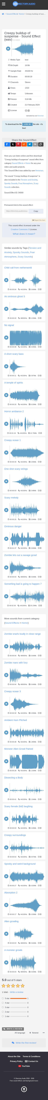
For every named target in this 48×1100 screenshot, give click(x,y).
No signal (9, 325)
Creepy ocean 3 (12, 691)
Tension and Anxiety (29, 180)
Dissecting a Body (13, 777)
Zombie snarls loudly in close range (22, 634)
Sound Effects (17, 163)
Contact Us (33, 1061)
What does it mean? (24, 233)
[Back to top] (24, 1091)
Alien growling (11, 921)
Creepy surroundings (15, 835)
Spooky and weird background (20, 864)
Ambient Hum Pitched (15, 720)
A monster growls (13, 950)
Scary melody (11, 497)
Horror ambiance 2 (14, 411)
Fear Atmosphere (25, 183)
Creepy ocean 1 (12, 440)
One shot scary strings (16, 469)
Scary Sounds (25, 256)
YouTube (26, 1066)
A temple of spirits (13, 382)
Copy (35, 210)
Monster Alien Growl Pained (18, 749)
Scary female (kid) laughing (18, 806)
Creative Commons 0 (20, 229)
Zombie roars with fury (15, 662)
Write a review (16, 992)
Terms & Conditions (31, 1056)
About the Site (14, 1056)
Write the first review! (25, 1043)
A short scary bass (14, 354)
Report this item (39, 220)
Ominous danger (13, 526)
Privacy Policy (16, 1061)
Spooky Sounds (10, 183)
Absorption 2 (10, 892)
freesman (41, 116)
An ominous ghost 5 (14, 296)
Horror (28, 163)
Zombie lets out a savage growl (20, 555)
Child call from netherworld (18, 267)
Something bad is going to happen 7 (23, 584)
